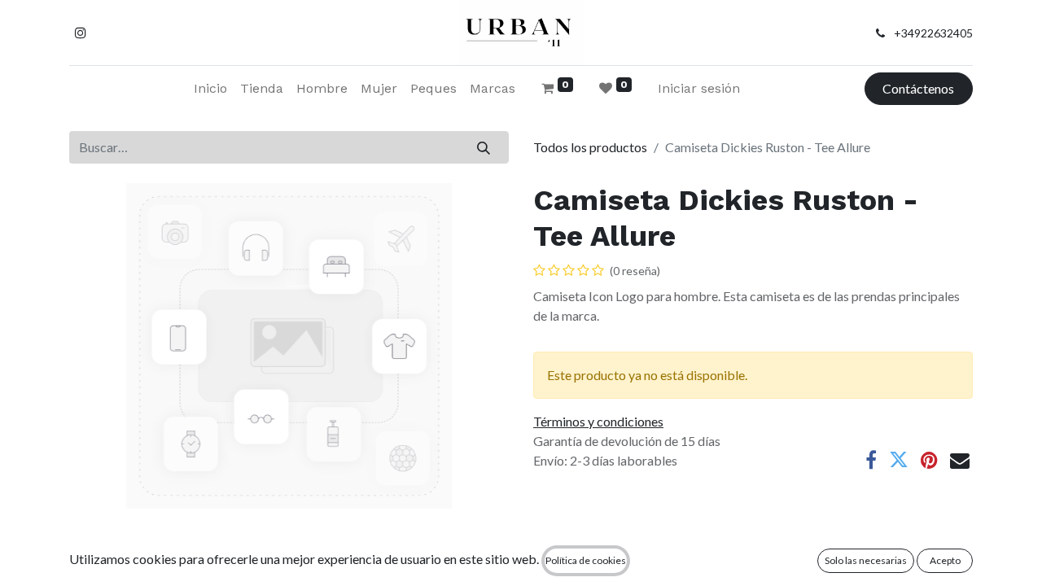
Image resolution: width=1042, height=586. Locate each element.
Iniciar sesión (699, 88)
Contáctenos (918, 88)
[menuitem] (210, 88)
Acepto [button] (945, 560)
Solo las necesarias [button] (866, 560)
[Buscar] (484, 147)
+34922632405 (933, 33)
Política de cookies (585, 560)
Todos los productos (590, 147)
